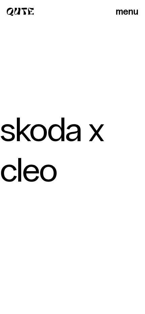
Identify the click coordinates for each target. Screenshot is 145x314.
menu (127, 11)
